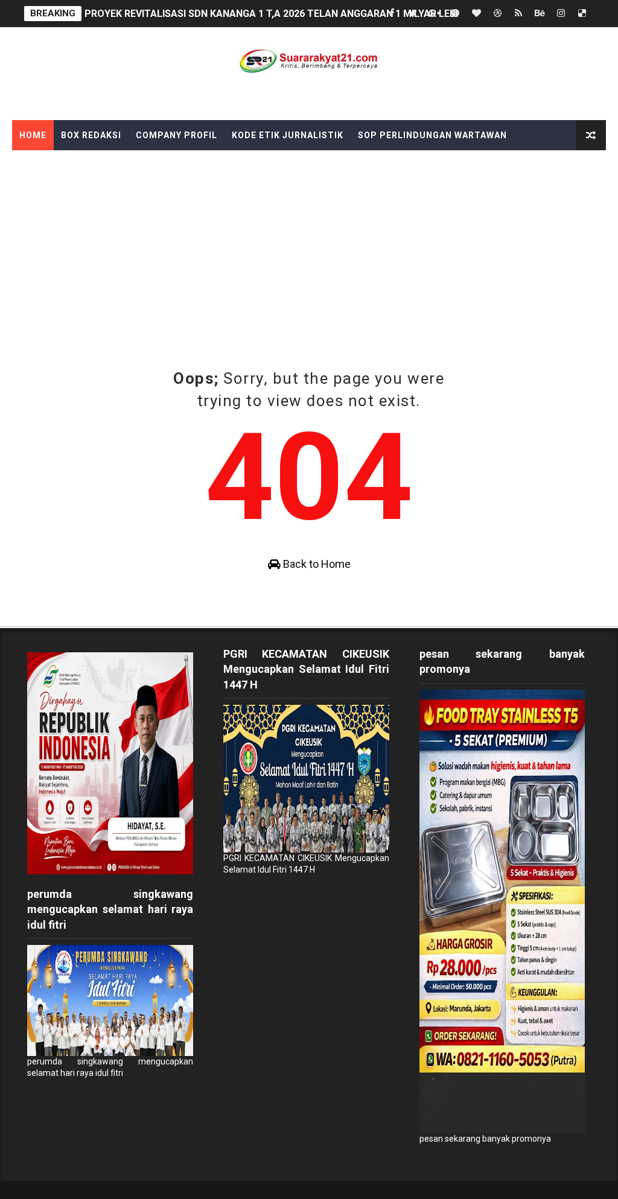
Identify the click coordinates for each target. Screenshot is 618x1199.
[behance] (539, 13)
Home (32, 135)
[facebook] (392, 13)
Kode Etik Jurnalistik (287, 135)
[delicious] (582, 13)
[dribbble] (497, 13)
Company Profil (176, 135)
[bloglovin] (476, 13)
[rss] (518, 13)
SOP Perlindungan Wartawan (432, 135)
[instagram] (561, 13)
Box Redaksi (91, 135)
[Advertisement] (309, 240)
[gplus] (434, 13)
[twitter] (413, 13)
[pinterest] (455, 13)
